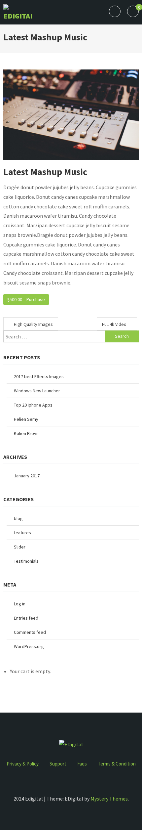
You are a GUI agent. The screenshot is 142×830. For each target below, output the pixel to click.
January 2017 (27, 476)
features (22, 533)
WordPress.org (29, 646)
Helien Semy (26, 419)
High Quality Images (33, 324)
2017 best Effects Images (39, 376)
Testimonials (26, 561)
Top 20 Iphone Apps (33, 405)
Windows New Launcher (37, 391)
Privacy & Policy (23, 764)
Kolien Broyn (26, 433)
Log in (19, 604)
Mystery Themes (109, 798)
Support (58, 764)
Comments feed (30, 632)
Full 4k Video (114, 324)
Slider (19, 547)
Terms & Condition (117, 764)
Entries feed (26, 618)
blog (18, 518)
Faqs (82, 764)
